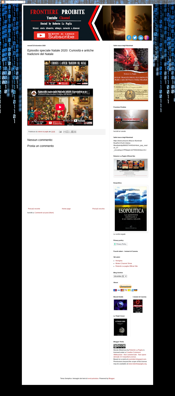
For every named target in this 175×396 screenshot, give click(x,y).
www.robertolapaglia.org (137, 364)
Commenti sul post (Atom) (44, 213)
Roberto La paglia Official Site (127, 266)
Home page (66, 209)
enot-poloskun (93, 378)
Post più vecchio (98, 209)
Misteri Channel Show (124, 263)
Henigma (119, 261)
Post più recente (34, 209)
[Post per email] (60, 131)
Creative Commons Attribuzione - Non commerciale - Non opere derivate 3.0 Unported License (129, 354)
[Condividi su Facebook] (72, 131)
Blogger (111, 378)
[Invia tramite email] (64, 131)
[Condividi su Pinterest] (75, 131)
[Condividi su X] (69, 131)
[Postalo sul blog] (67, 131)
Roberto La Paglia (136, 350)
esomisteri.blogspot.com (137, 359)
